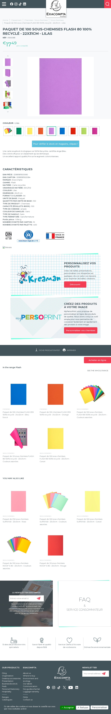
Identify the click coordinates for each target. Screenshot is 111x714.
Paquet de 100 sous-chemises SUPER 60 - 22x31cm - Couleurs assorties (53, 521)
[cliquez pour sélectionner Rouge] (73, 131)
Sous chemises (57, 20)
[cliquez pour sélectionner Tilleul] (84, 131)
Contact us (27, 700)
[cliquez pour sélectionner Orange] (40, 131)
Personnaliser (99, 707)
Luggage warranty (31, 691)
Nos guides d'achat (31, 689)
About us (27, 673)
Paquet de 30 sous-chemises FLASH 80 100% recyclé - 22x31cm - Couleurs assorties (18, 459)
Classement (16, 20)
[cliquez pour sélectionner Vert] (19, 131)
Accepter (68, 707)
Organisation (7, 676)
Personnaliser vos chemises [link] (80, 330)
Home (5, 20)
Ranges (5, 697)
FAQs (25, 697)
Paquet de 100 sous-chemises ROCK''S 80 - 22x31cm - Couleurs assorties (17, 566)
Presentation (7, 681)
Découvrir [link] (75, 284)
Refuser (83, 707)
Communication (30, 686)
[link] (4, 4)
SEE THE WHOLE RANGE (97, 370)
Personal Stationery (10, 689)
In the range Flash (12, 367)
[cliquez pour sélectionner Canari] (29, 131)
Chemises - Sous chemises (36, 20)
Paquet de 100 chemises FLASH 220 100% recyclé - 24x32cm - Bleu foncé (18, 414)
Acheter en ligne (97, 360)
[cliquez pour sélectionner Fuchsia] (94, 131)
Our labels (27, 684)
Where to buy (29, 676)
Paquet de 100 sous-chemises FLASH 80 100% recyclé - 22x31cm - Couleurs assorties (92, 414)
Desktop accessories (11, 678)
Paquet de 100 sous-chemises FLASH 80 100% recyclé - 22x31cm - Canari (55, 459)
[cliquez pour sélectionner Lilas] (51, 131)
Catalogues (7, 700)
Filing (4, 673)
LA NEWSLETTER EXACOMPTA (26, 592)
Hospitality (6, 691)
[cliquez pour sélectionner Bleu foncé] (62, 131)
